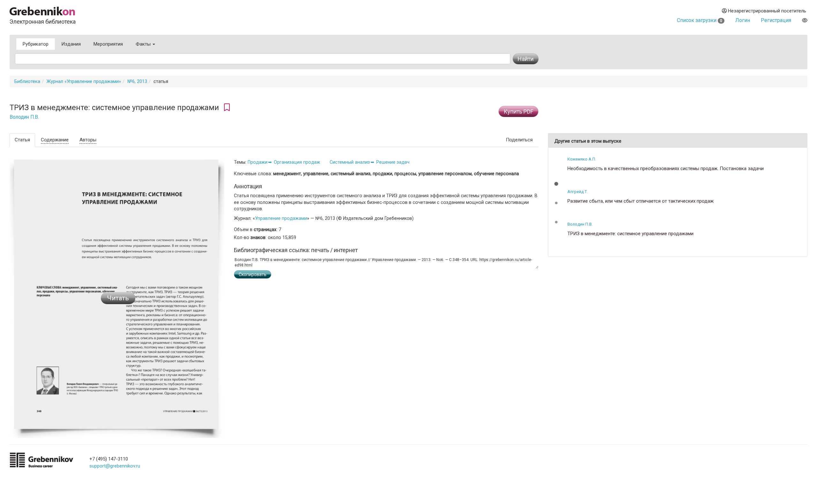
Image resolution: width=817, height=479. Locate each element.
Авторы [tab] (87, 140)
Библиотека (27, 81)
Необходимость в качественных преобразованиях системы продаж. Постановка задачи (665, 168)
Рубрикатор (36, 44)
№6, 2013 (137, 81)
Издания (71, 44)
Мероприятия (108, 44)
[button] (556, 183)
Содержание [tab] (55, 140)
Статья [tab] (22, 140)
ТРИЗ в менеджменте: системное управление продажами (630, 233)
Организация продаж (297, 162)
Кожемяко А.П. (581, 159)
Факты (144, 44)
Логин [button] (742, 20)
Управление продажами (281, 218)
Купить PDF (518, 111)
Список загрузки (699, 20)
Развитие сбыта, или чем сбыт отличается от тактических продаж (640, 201)
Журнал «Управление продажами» (84, 81)
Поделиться (519, 140)
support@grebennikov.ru (114, 466)
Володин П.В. (24, 117)
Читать (118, 298)
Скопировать (252, 274)
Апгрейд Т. (577, 191)
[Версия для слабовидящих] (804, 20)
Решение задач (392, 162)
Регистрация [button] (776, 20)
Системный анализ (350, 162)
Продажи (257, 162)
